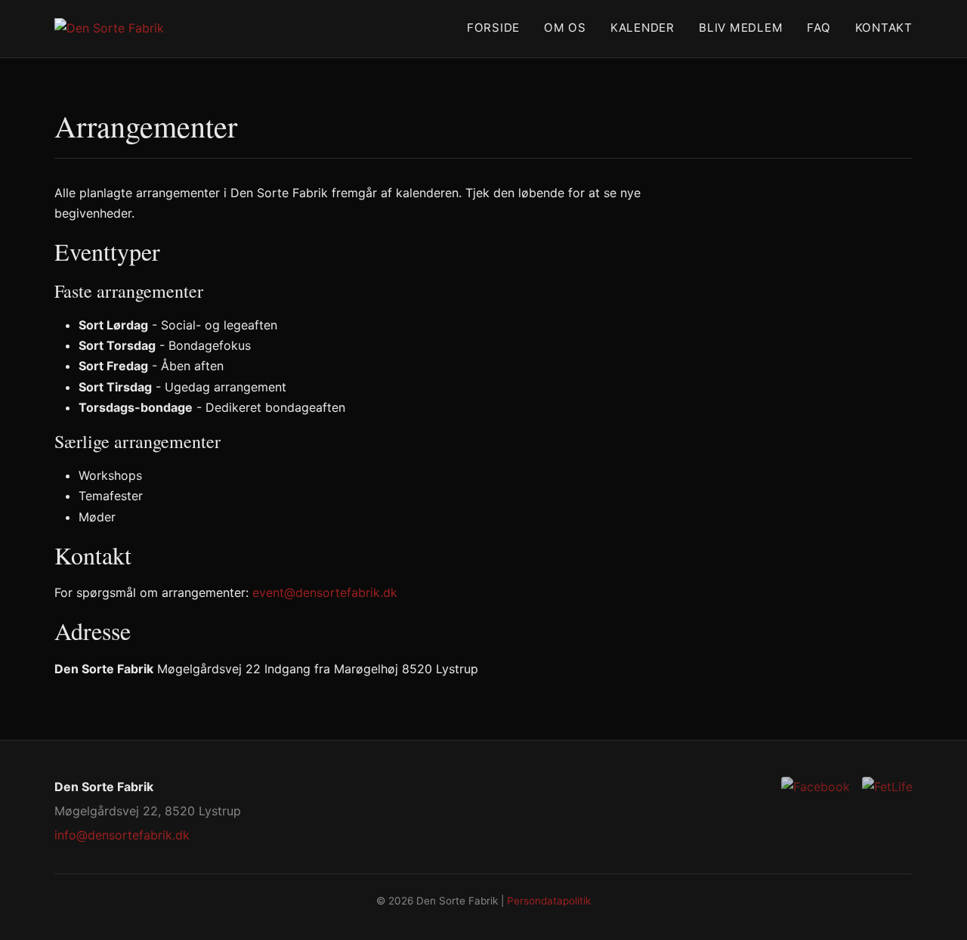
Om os (565, 27)
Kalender (642, 27)
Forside (493, 27)
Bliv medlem (741, 27)
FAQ (818, 27)
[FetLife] (887, 787)
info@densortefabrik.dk (122, 835)
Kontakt (884, 27)
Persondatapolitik (549, 901)
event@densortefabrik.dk (324, 592)
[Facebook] (815, 787)
